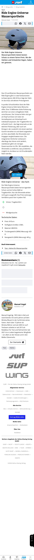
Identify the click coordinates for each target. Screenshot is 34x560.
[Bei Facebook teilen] (20, 23)
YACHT (10, 444)
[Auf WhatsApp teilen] (16, 23)
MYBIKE (28, 448)
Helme (12, 348)
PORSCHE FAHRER (23, 454)
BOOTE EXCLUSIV (8, 448)
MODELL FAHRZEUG (21, 451)
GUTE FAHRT (10, 451)
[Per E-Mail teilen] (29, 23)
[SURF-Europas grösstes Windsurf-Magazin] (18, 2)
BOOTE (28, 444)
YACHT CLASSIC (19, 444)
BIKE (16, 448)
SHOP (4, 444)
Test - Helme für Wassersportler (16, 248)
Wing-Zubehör (20, 7)
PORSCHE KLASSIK (10, 454)
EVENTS (17, 458)
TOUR (22, 448)
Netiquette (21, 265)
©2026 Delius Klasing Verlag (17, 463)
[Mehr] (32, 544)
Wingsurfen (9, 7)
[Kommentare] (32, 540)
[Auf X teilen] (25, 23)
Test (4, 348)
